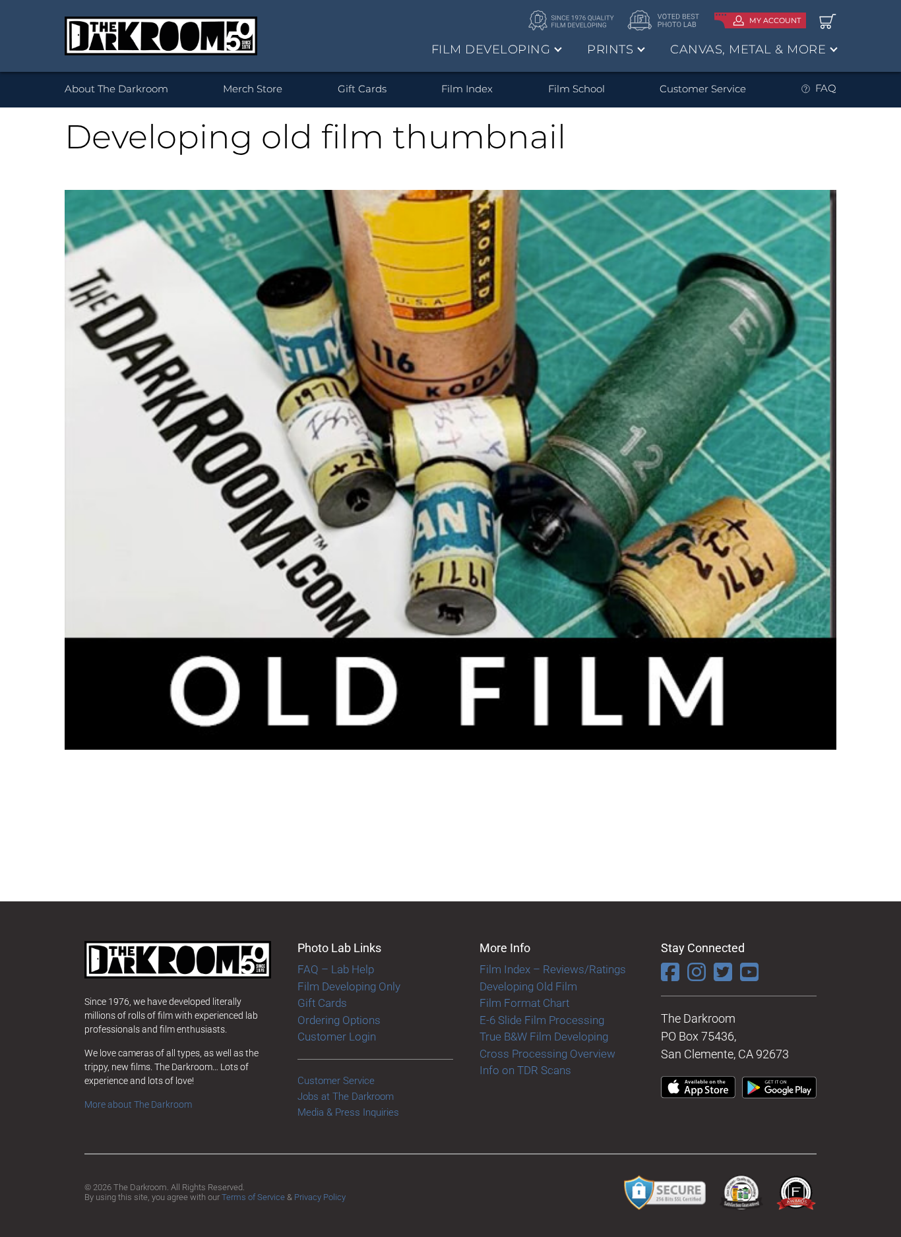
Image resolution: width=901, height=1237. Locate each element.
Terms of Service (253, 1197)
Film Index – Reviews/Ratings (553, 969)
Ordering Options (339, 1020)
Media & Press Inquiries (348, 1112)
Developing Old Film (528, 986)
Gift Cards (362, 88)
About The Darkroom (116, 88)
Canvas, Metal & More (748, 49)
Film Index (467, 88)
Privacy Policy (320, 1197)
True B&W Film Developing (544, 1036)
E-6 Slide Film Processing (542, 1020)
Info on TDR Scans (525, 1070)
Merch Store (252, 88)
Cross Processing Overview (547, 1053)
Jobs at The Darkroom (345, 1096)
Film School (576, 88)
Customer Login (336, 1036)
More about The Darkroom (138, 1104)
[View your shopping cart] (827, 20)
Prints (610, 49)
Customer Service (703, 88)
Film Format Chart (524, 1003)
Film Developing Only (348, 986)
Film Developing (491, 49)
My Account (775, 20)
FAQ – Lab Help (335, 969)
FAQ (825, 88)
